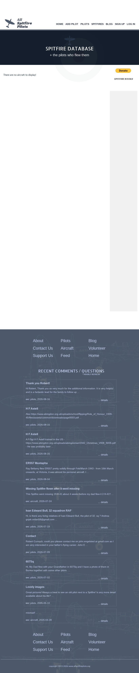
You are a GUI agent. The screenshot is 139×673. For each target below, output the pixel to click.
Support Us (43, 355)
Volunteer (96, 348)
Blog (109, 24)
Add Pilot (71, 24)
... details (103, 400)
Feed (65, 355)
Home (59, 24)
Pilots (85, 24)
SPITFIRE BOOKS (123, 78)
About (38, 340)
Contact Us (43, 348)
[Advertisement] (68, 9)
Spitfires (97, 24)
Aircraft (67, 348)
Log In (131, 24)
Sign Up (120, 24)
